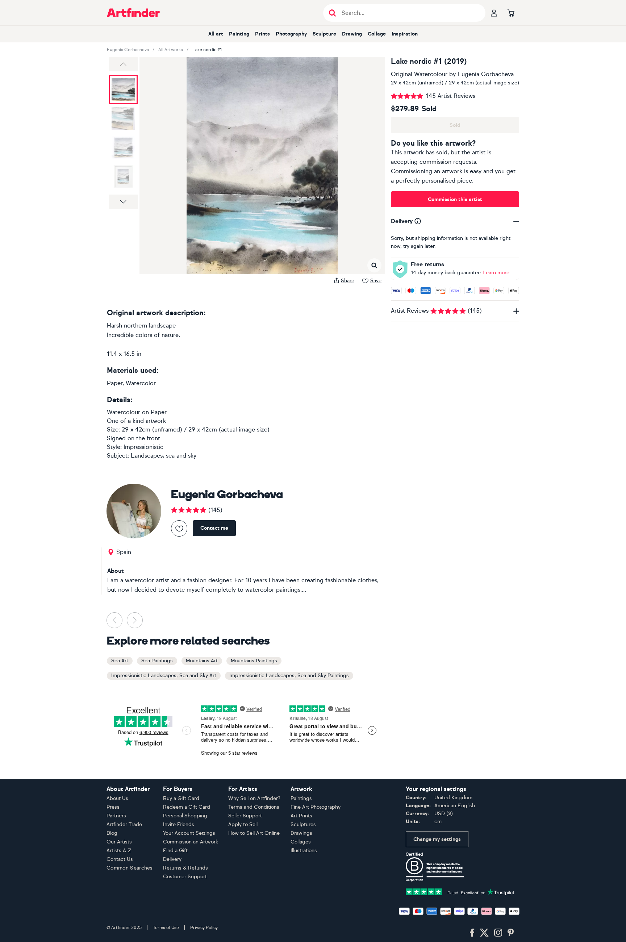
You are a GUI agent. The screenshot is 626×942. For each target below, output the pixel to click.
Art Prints (301, 816)
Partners (116, 816)
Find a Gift (175, 850)
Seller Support (245, 816)
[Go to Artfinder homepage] (133, 13)
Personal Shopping (185, 816)
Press (113, 807)
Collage (377, 34)
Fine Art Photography (316, 807)
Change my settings (437, 839)
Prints (262, 34)
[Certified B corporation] (435, 866)
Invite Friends (178, 824)
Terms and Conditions (253, 807)
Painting (239, 34)
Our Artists (119, 842)
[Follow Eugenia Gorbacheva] (179, 528)
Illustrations (304, 850)
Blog (112, 833)
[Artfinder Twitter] (484, 933)
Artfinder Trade (124, 824)
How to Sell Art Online (254, 833)
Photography (291, 34)
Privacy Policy (204, 927)
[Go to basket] (510, 12)
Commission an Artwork (190, 842)
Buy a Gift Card (181, 798)
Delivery (172, 859)
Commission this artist (455, 199)
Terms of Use (166, 927)
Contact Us (120, 859)
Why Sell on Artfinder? (254, 798)
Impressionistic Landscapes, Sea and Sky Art (163, 675)
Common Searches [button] (130, 868)
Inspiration (405, 34)
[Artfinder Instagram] (498, 933)
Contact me (214, 528)
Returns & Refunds (185, 868)
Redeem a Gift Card (186, 807)
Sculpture (324, 34)
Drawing (352, 34)
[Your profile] (494, 12)
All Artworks (170, 49)
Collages (301, 842)
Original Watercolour (419, 74)
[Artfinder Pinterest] (511, 933)
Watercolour (123, 412)
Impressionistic (143, 446)
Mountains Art (202, 661)
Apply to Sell (243, 824)
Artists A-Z (119, 850)
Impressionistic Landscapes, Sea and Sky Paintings (289, 675)
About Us (117, 798)
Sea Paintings (157, 661)
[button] (123, 64)
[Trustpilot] (460, 891)
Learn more (496, 273)
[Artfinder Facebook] (472, 933)
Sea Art (119, 661)
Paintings (301, 798)
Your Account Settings (189, 833)
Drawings (301, 833)
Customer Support (185, 877)
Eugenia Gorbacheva (128, 49)
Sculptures (303, 824)
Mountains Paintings (254, 661)
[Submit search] (332, 13)
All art (215, 34)
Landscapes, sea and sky (163, 455)
